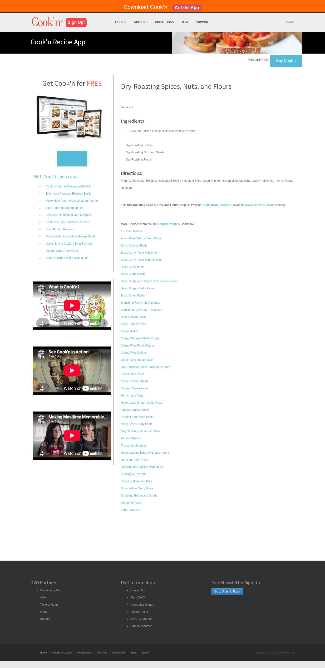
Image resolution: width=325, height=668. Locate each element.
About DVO (137, 597)
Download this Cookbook (261, 205)
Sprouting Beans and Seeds (139, 495)
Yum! (185, 22)
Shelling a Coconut (133, 474)
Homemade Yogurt (133, 395)
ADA (43, 597)
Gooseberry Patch (51, 590)
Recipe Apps (84, 652)
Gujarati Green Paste (134, 388)
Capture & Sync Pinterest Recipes (67, 222)
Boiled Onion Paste (133, 317)
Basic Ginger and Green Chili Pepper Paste (149, 281)
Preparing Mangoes (134, 445)
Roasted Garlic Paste (134, 460)
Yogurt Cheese (130, 510)
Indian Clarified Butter (135, 410)
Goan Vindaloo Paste (134, 381)
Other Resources (141, 626)
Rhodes (45, 619)
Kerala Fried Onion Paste (137, 417)
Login (290, 22)
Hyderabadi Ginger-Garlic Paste (141, 402)
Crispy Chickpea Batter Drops (140, 338)
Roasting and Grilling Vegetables (142, 467)
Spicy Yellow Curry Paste (137, 488)
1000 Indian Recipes (166, 224)
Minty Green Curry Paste (137, 424)
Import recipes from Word (61, 250)
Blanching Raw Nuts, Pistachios (141, 309)
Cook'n (121, 22)
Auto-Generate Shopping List (64, 208)
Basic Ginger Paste (133, 274)
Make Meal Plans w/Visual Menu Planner (72, 200)
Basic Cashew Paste (134, 245)
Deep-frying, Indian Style (137, 360)
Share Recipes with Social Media (67, 258)
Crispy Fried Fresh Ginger (137, 345)
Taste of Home (49, 604)
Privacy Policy (139, 611)
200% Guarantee (141, 619)
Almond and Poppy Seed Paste (141, 238)
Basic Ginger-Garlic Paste (137, 288)
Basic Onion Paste (133, 295)
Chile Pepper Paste (133, 324)
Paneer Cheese (131, 438)
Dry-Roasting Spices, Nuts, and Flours (145, 367)
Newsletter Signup (142, 604)
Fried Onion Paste (132, 374)
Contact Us (137, 590)
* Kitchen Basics (131, 231)
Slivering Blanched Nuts (136, 481)
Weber (44, 611)
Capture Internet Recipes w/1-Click (68, 186)
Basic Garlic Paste (132, 267)
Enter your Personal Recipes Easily (68, 193)
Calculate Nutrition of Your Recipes (68, 215)
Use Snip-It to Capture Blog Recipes (68, 243)
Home (43, 652)
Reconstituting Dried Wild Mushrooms (145, 452)
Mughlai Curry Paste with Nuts (140, 431)
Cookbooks (164, 22)
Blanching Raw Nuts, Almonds (140, 302)
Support (203, 22)
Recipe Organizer (62, 652)
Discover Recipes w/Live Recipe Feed (70, 236)
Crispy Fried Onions (134, 352)
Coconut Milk (129, 331)
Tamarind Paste (131, 502)
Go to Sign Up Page (227, 591)
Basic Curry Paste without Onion (141, 259)
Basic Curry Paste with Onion (139, 252)
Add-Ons (141, 22)
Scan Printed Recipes (59, 229)
